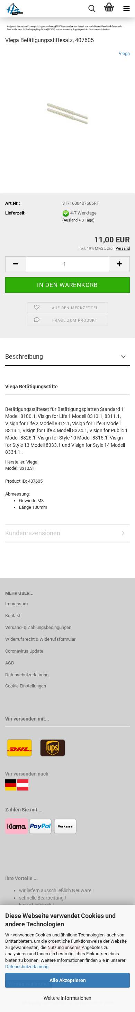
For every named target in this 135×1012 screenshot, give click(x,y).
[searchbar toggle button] (91, 8)
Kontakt (12, 615)
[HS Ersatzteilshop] (11, 8)
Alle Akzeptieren (68, 980)
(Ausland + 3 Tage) (78, 220)
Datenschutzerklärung (26, 966)
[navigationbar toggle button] (126, 8)
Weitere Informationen (67, 998)
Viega (124, 53)
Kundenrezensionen (32, 533)
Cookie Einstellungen (25, 685)
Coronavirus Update (24, 651)
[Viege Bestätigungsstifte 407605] (67, 102)
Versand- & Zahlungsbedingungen (38, 627)
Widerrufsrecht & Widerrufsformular (40, 639)
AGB (9, 662)
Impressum (16, 603)
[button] (15, 264)
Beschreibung (24, 356)
